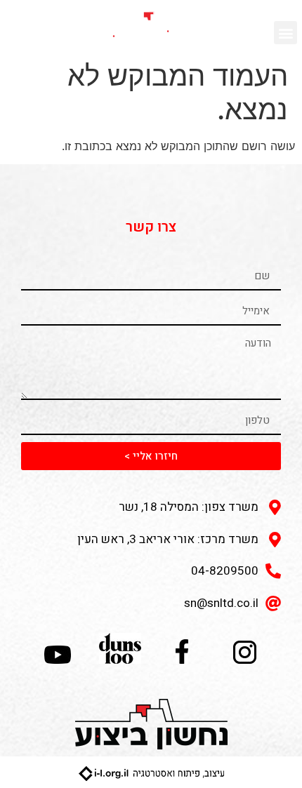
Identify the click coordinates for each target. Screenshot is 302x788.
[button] (285, 32)
